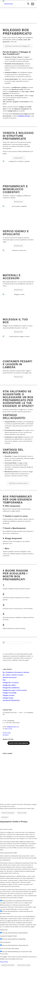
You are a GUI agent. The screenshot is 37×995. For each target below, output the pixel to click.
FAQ (4, 680)
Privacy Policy (7, 733)
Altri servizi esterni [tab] (5, 913)
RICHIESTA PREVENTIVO (11, 700)
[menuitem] (27, 4)
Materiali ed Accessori (10, 677)
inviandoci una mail (24, 116)
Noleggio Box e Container (10, 682)
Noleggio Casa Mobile (9, 693)
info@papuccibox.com (13, 727)
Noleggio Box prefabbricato (11, 688)
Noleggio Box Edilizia (9, 685)
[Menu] (31, 4)
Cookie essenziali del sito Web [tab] (8, 853)
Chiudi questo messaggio (19, 993)
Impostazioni (5, 817)
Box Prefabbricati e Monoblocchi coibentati (16, 672)
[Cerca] (27, 4)
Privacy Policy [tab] (4, 954)
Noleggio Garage (8, 698)
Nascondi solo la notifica (23, 965)
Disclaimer (6, 735)
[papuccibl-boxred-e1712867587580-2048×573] (15, 4)
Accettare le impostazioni (8, 812)
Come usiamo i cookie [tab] (6, 829)
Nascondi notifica (21, 812)
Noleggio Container (9, 695)
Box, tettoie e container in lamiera (13, 675)
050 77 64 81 (8, 729)
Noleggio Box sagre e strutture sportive (15, 690)
